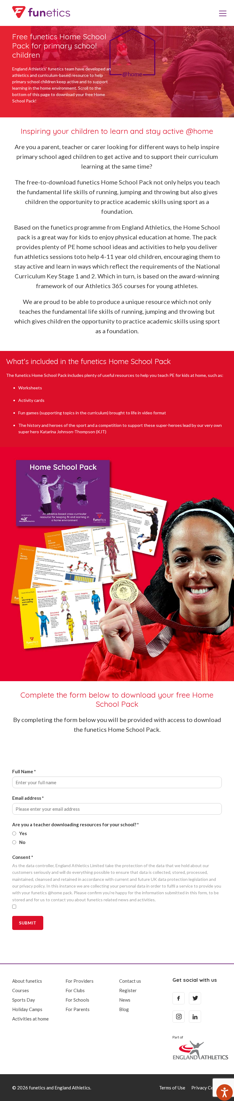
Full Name (24, 771)
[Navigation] (222, 13)
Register (128, 990)
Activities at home (30, 1018)
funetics (41, 12)
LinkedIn (195, 1016)
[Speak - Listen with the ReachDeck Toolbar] (224, 1092)
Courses (20, 990)
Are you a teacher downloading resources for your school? (75, 824)
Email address (28, 798)
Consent (22, 857)
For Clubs (75, 990)
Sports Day (23, 1000)
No (22, 842)
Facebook (178, 998)
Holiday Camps (27, 1009)
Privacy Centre (206, 1087)
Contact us (130, 981)
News (124, 1000)
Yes (23, 833)
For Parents (78, 1009)
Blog (124, 1009)
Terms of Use (172, 1087)
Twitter (195, 998)
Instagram (178, 1016)
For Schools (77, 1000)
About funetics (27, 981)
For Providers (80, 981)
